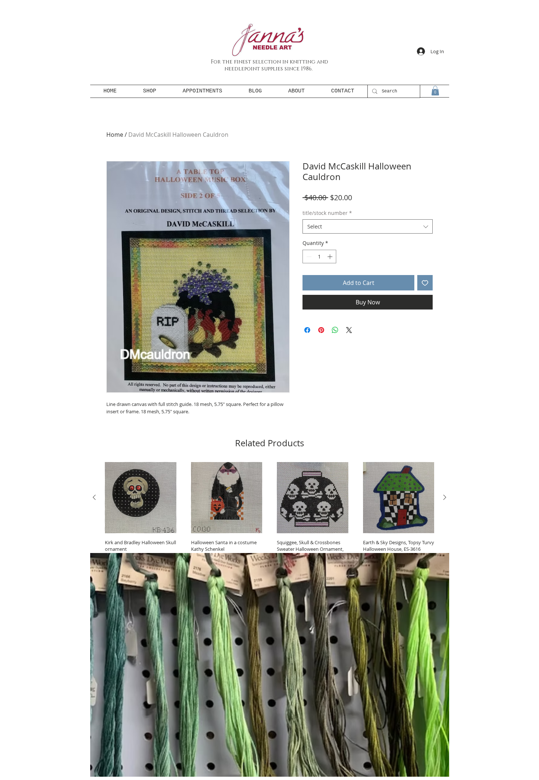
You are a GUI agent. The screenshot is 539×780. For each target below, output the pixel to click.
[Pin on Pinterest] (321, 330)
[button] (435, 90)
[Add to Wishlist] (425, 282)
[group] (269, 525)
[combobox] (367, 226)
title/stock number (327, 212)
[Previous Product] (94, 497)
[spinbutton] (319, 256)
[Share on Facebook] (307, 330)
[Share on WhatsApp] (335, 330)
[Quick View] (140, 498)
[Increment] (330, 256)
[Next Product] (444, 497)
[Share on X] (349, 330)
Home (114, 135)
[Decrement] (308, 256)
